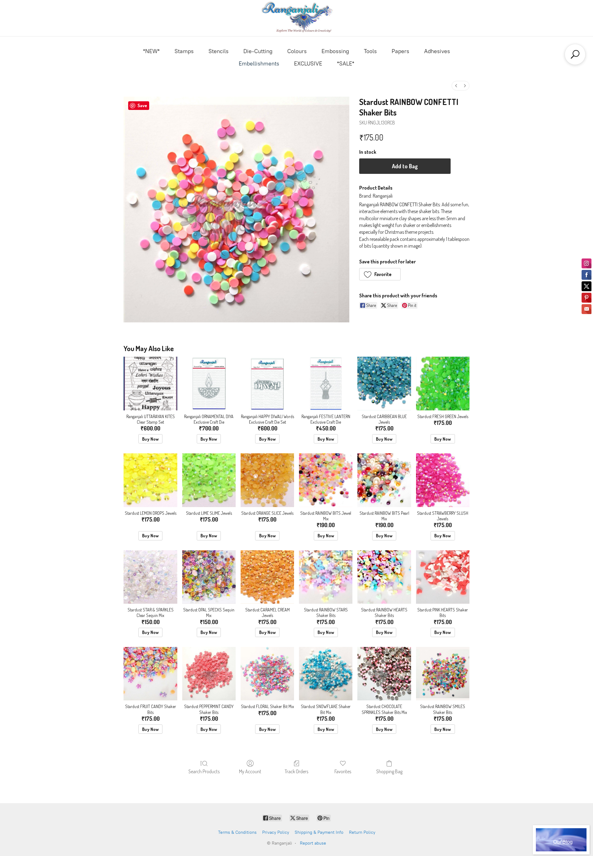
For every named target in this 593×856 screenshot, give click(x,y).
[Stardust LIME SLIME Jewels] (209, 480)
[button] (380, 274)
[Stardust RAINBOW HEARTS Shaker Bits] (384, 577)
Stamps (184, 51)
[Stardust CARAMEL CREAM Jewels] (267, 577)
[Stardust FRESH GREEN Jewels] (442, 383)
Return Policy (362, 832)
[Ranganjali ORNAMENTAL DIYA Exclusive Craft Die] (209, 383)
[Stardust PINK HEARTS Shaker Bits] (442, 577)
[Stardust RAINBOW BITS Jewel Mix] (325, 480)
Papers (400, 51)
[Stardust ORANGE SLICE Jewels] (267, 480)
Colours (297, 51)
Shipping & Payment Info (319, 832)
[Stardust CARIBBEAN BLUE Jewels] (384, 383)
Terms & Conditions (237, 832)
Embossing (335, 51)
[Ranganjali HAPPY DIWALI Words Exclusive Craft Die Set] (267, 383)
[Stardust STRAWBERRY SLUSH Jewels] (442, 480)
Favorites (342, 771)
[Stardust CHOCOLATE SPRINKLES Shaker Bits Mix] (384, 673)
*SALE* (345, 63)
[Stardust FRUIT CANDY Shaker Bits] (150, 673)
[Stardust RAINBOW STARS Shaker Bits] (325, 577)
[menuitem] (456, 85)
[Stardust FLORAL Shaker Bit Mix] (267, 673)
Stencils (218, 51)
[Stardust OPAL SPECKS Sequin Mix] (209, 577)
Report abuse (313, 843)
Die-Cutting (257, 51)
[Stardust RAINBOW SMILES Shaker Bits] (442, 673)
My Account (250, 771)
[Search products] (575, 54)
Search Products (204, 771)
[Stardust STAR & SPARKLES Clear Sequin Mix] (150, 577)
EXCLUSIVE (308, 63)
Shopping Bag (389, 771)
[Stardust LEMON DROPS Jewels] (150, 480)
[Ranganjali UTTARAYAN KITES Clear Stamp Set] (150, 383)
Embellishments (259, 63)
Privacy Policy (275, 832)
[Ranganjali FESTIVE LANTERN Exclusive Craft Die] (325, 383)
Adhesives (437, 51)
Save (142, 105)
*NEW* (151, 51)
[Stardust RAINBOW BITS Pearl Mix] (384, 480)
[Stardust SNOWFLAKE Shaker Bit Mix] (325, 673)
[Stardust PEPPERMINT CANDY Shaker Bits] (209, 673)
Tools (370, 51)
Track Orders (296, 771)
